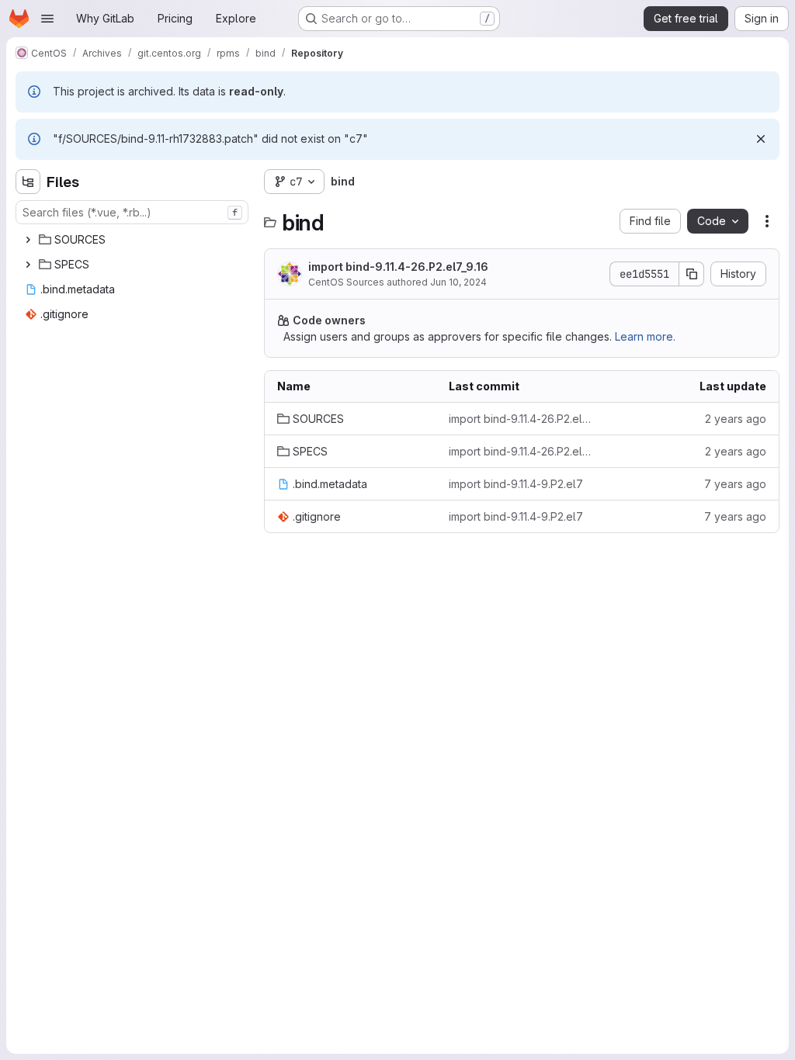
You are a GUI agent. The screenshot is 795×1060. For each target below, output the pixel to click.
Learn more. (645, 336)
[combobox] (132, 212)
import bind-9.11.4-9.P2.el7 (516, 483)
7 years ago (735, 483)
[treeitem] (133, 239)
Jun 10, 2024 (458, 282)
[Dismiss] (761, 139)
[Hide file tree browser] (28, 181)
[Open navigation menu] (47, 18)
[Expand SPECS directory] (28, 264)
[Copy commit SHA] (691, 274)
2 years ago (735, 418)
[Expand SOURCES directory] (28, 239)
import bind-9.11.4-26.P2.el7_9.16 (398, 266)
